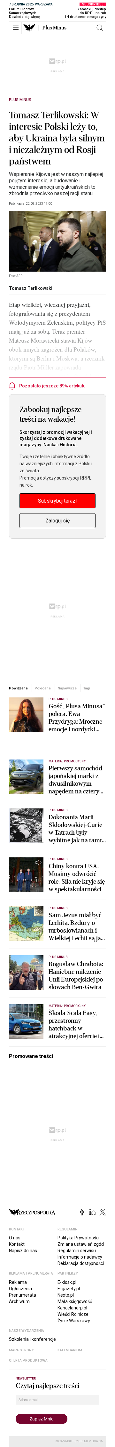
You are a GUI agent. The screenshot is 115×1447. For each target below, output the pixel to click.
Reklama (18, 1282)
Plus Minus (54, 28)
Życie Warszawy (73, 1320)
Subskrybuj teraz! (57, 501)
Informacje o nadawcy (79, 1257)
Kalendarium (69, 1350)
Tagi (86, 688)
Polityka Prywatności (78, 1237)
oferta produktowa (28, 1360)
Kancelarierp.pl (72, 1307)
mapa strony (21, 1350)
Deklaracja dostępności (80, 1263)
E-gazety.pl (68, 1288)
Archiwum (19, 1301)
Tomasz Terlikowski (30, 288)
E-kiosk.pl (66, 1282)
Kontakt (17, 1244)
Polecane (42, 688)
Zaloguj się (57, 521)
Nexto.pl (65, 1295)
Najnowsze (67, 688)
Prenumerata (22, 1295)
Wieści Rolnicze (72, 1314)
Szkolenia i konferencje (32, 1339)
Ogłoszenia (20, 1288)
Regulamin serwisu (76, 1250)
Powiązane (18, 688)
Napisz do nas (23, 1250)
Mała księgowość (74, 1301)
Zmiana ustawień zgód (80, 1244)
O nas (14, 1237)
